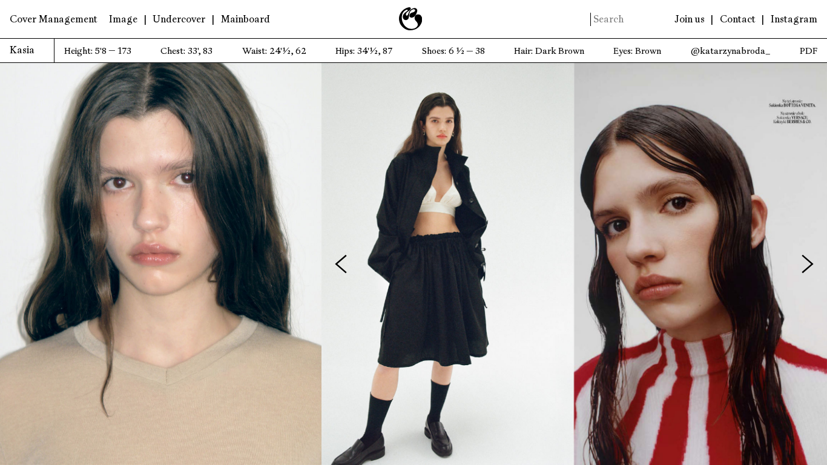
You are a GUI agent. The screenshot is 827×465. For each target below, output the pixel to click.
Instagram (794, 19)
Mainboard (245, 19)
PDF (808, 51)
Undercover (179, 19)
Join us (689, 19)
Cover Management (53, 19)
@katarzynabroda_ (731, 51)
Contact (738, 19)
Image (123, 19)
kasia (22, 50)
